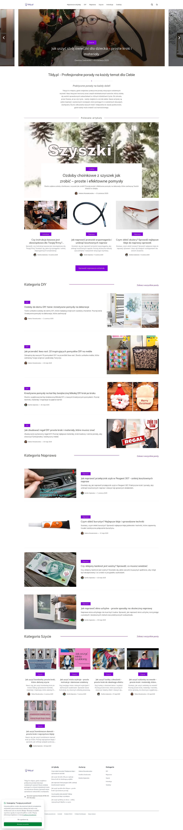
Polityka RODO (68, 814)
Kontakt (60, 814)
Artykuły (55, 767)
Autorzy (82, 767)
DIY (85, 5)
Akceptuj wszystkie (23, 824)
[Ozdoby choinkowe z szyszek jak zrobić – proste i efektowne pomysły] (91, 160)
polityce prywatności (29, 815)
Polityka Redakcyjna (80, 814)
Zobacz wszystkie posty (148, 285)
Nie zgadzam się (23, 819)
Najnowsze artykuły (74, 5)
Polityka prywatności (49, 814)
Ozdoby (119, 5)
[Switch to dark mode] (157, 4)
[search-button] (152, 5)
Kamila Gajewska (84, 778)
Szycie (101, 5)
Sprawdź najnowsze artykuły (92, 268)
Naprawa (92, 5)
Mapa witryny (92, 814)
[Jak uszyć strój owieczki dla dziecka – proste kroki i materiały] (91, 37)
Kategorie (110, 767)
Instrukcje (109, 5)
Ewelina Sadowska (85, 774)
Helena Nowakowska (85, 771)
